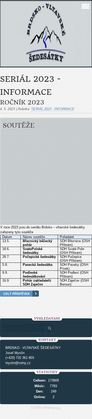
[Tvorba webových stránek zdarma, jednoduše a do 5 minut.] (59, 408)
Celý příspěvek (16, 293)
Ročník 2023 (22, 102)
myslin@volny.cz (18, 363)
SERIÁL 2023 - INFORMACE (52, 109)
